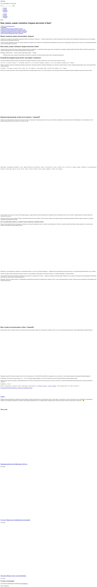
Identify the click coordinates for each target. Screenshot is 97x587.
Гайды (12, 387)
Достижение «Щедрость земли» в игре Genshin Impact (13, 575)
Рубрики (5, 11)
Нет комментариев (10, 26)
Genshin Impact (4, 387)
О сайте (5, 9)
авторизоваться (24, 583)
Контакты (5, 10)
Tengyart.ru (3, 1)
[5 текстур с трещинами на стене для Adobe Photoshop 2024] (8, 406)
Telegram (40, 385)
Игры (2, 19)
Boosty (44, 385)
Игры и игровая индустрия (20, 387)
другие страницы (52, 385)
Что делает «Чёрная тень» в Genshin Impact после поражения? (15, 520)
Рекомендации (29, 387)
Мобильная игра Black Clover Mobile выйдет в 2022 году (14, 464)
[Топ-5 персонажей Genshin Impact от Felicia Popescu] (3, 406)
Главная (5, 8)
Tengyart (9, 387)
